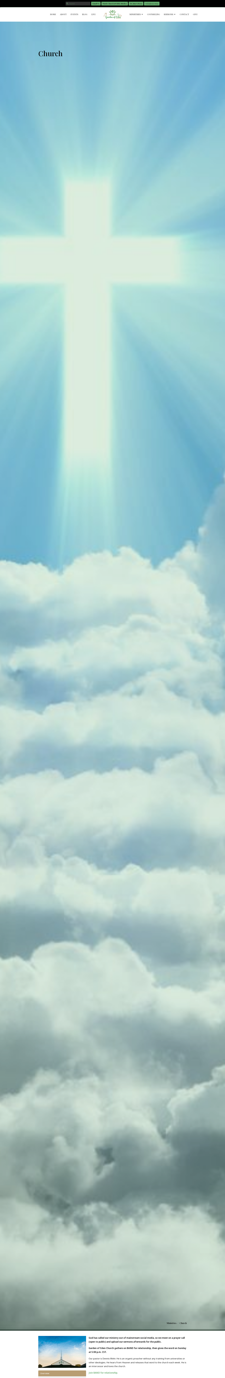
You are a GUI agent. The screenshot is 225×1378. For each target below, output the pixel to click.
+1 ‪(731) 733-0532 (151, 3)
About (63, 14)
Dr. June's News (136, 3)
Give (195, 14)
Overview (44, 1373)
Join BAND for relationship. (103, 1372)
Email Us (95, 3)
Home (53, 14)
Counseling (153, 14)
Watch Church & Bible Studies (115, 3)
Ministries (135, 14)
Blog (84, 14)
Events (74, 14)
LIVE (93, 14)
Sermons (168, 14)
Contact (184, 14)
